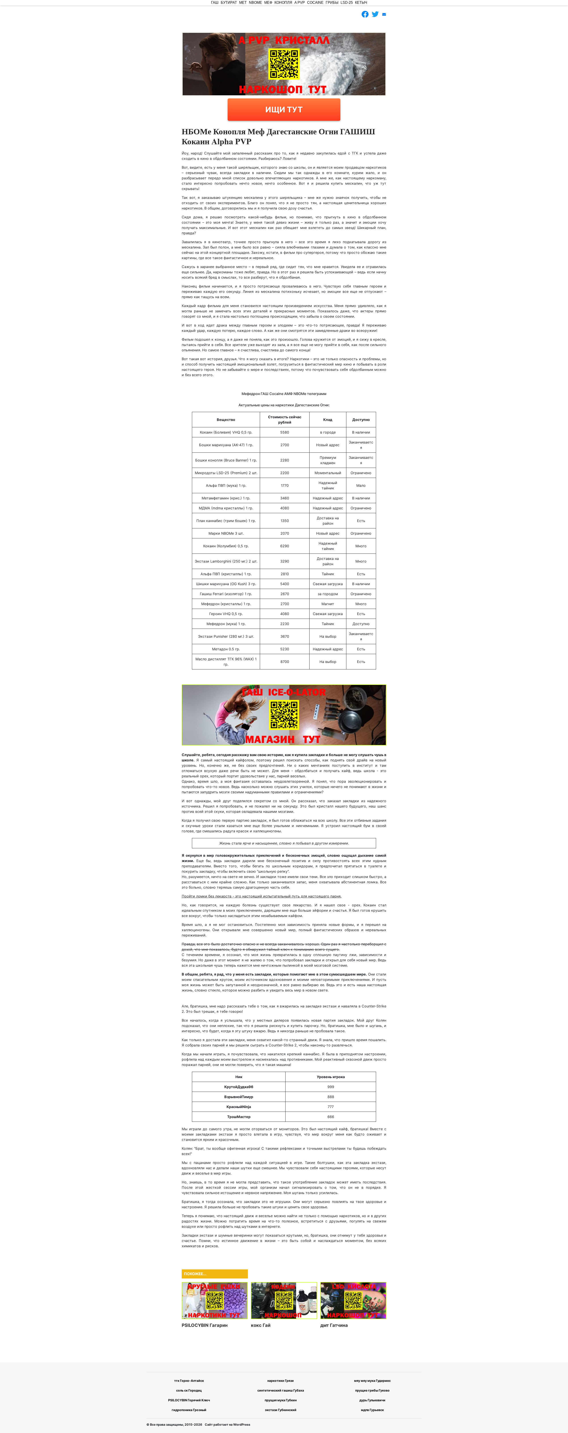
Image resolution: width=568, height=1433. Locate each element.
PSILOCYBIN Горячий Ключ (189, 1400)
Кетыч (361, 2)
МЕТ (243, 2)
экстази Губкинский (280, 1410)
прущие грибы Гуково (372, 1390)
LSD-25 (347, 2)
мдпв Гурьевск (372, 1410)
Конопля (283, 2)
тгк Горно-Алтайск (189, 1380)
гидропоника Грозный (189, 1410)
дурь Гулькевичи (372, 1400)
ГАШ (215, 2)
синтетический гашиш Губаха (280, 1390)
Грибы (332, 2)
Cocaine (315, 2)
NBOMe (255, 2)
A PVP (299, 2)
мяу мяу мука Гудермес (372, 1380)
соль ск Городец (189, 1390)
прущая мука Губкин (281, 1400)
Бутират (229, 2)
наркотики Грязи (280, 1380)
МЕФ (268, 2)
